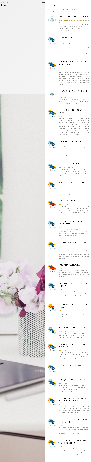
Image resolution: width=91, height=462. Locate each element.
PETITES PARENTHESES (80, 20)
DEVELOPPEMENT (63, 20)
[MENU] (64, 2)
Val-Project (7, 2)
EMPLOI (71, 20)
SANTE (65, 97)
